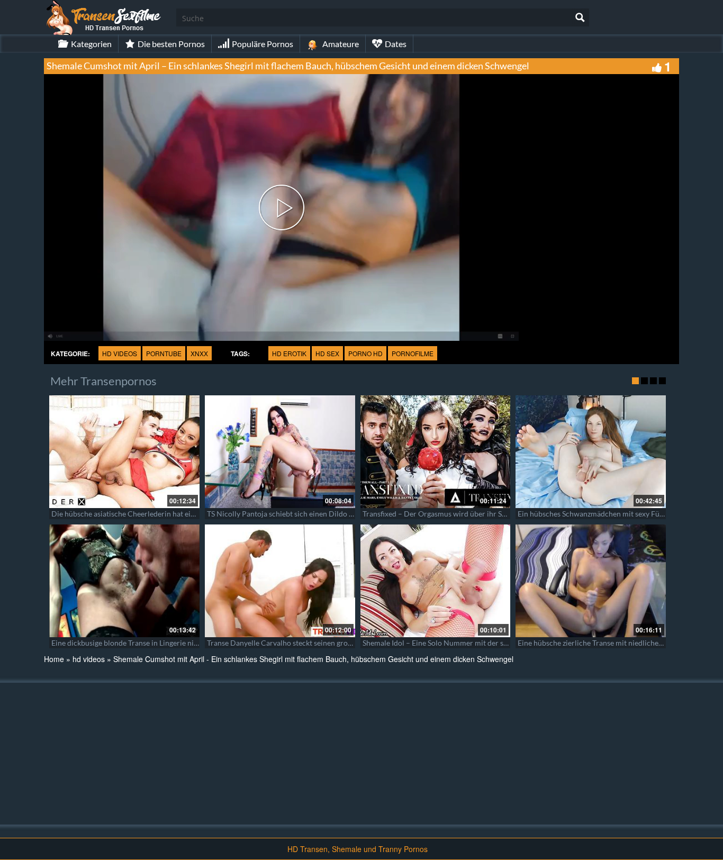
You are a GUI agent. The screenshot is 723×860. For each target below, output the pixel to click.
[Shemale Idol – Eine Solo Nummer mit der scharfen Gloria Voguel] (435, 580)
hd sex (327, 353)
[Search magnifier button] (580, 17)
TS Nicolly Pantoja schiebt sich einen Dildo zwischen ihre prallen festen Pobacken (340, 513)
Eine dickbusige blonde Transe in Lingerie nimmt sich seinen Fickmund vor (172, 642)
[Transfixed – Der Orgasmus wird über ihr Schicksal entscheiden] (435, 451)
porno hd (365, 353)
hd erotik (289, 353)
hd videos (119, 353)
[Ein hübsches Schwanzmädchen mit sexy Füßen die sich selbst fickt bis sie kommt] (591, 451)
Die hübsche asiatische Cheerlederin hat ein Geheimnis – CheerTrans (164, 513)
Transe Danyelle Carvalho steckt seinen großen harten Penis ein (311, 642)
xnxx (199, 353)
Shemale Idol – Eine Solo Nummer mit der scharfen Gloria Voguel (469, 642)
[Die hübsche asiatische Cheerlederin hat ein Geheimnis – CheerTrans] (124, 451)
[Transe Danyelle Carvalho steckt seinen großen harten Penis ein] (280, 580)
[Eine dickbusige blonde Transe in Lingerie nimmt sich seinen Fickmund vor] (124, 580)
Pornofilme (412, 353)
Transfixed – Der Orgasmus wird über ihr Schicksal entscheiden (466, 513)
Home (54, 659)
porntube (164, 353)
